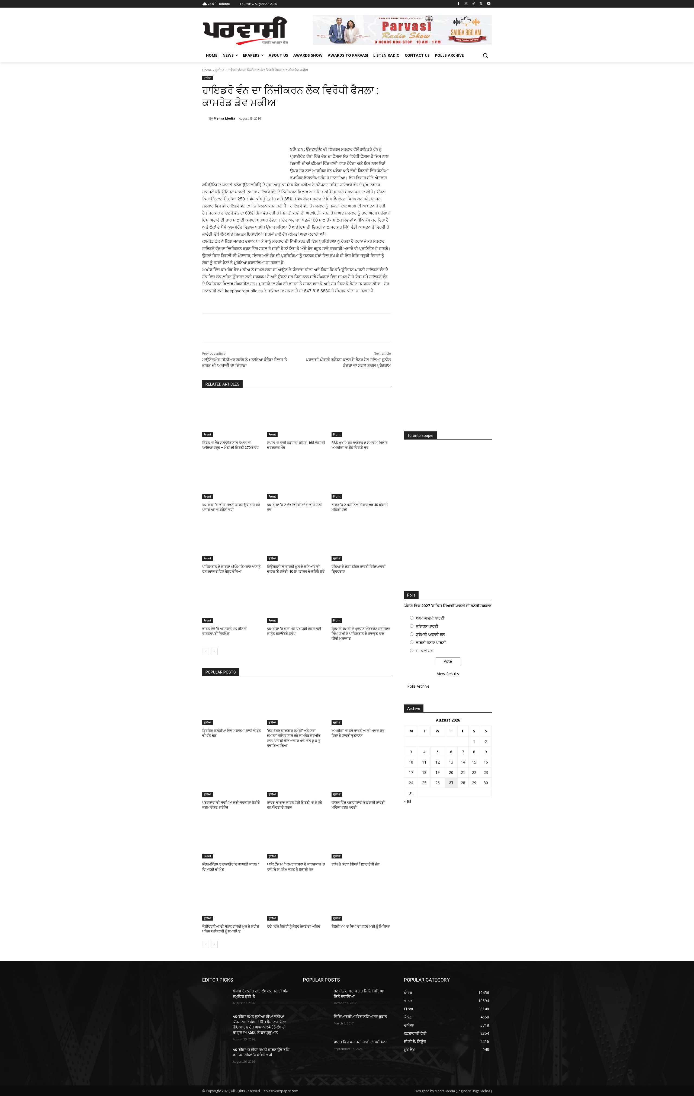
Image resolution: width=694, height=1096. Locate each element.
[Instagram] (466, 4)
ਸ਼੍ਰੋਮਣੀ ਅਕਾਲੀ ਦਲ (430, 634)
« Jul (407, 801)
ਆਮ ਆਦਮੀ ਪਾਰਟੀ (430, 618)
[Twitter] (481, 4)
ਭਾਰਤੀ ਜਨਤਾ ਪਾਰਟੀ (431, 642)
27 (451, 782)
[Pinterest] (266, 132)
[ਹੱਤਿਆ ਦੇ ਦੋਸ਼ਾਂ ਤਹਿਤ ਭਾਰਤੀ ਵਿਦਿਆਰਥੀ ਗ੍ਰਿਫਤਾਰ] (361, 540)
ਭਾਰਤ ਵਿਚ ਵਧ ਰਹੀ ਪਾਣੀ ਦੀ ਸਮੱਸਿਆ (360, 1042)
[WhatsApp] (278, 132)
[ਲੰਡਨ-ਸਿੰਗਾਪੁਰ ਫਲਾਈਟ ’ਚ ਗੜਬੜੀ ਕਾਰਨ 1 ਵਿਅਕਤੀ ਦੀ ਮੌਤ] (232, 837)
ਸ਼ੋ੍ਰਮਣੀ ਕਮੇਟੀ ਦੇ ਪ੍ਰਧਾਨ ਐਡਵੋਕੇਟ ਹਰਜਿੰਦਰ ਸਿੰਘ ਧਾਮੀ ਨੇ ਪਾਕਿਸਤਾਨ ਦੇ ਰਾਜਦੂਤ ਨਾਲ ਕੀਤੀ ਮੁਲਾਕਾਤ (361, 633)
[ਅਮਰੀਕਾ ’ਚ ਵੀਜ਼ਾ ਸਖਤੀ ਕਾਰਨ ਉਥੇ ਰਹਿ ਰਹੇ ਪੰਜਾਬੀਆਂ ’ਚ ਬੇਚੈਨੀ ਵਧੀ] (232, 478)
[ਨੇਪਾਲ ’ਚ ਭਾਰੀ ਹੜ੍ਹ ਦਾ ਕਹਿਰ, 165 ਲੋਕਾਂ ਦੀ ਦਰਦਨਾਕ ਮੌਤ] (296, 416)
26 (437, 782)
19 (437, 772)
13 (451, 762)
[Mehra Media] (205, 118)
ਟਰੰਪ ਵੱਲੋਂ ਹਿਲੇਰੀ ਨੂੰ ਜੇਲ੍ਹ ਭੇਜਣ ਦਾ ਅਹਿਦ (293, 926)
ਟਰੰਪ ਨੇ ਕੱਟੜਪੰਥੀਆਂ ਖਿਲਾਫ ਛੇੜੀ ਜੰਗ (356, 864)
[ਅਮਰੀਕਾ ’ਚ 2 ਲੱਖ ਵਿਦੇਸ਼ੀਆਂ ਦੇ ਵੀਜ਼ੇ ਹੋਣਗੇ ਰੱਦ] (296, 478)
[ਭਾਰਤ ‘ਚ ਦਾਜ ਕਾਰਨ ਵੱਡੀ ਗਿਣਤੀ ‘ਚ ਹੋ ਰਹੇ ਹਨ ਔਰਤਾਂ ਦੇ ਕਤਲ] (296, 776)
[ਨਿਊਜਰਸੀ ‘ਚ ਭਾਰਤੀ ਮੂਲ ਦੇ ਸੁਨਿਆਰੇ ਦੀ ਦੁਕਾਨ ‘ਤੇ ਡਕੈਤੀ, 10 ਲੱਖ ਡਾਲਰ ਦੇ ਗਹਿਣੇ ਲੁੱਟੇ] (296, 540)
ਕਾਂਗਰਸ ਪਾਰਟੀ (427, 626)
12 (437, 762)
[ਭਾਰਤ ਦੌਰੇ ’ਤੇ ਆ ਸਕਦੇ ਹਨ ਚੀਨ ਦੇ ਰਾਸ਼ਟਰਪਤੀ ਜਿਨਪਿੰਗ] (232, 602)
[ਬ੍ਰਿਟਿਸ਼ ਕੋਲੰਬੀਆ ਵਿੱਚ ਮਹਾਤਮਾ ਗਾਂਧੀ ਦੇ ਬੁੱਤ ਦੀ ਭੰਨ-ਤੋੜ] (232, 704)
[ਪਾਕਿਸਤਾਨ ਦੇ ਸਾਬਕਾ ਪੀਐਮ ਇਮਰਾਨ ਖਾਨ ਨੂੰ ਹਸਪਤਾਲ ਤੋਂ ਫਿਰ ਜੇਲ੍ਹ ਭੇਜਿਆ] (232, 540)
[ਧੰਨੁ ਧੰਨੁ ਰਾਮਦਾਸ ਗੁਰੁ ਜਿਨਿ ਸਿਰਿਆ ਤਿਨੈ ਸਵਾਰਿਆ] (316, 998)
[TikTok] (474, 4)
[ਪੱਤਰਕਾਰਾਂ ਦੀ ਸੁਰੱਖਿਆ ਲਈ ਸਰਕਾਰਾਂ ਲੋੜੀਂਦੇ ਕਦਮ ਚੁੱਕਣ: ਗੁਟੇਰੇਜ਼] (232, 776)
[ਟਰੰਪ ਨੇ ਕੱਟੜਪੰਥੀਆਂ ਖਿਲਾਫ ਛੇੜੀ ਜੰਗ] (361, 837)
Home (207, 70)
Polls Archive (418, 686)
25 (424, 782)
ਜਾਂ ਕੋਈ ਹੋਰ (424, 650)
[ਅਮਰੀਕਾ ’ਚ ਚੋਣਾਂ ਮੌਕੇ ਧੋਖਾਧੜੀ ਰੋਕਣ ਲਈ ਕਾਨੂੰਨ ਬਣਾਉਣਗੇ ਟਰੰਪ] (296, 602)
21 (463, 772)
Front (207, 434)
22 (474, 772)
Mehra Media (224, 118)
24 (411, 782)
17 (411, 772)
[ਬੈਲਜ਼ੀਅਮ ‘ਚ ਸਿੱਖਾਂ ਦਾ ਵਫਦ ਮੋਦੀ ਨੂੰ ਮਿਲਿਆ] (361, 900)
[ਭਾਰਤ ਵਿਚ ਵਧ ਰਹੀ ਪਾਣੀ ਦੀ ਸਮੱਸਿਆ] (316, 1049)
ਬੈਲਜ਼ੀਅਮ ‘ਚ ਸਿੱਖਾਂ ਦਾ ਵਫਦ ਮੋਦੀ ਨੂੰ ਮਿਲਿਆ (361, 926)
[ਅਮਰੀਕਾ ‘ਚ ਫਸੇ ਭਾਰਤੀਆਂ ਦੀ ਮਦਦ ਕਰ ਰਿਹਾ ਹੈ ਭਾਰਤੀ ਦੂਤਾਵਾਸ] (361, 704)
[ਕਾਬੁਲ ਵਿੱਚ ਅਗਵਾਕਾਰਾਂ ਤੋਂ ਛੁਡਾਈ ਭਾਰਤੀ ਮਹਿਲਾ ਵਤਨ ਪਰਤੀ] (361, 776)
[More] (291, 132)
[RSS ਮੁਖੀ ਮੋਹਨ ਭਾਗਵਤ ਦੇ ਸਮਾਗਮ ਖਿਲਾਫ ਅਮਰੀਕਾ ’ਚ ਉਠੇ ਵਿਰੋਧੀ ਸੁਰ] (361, 416)
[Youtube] (489, 4)
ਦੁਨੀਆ (219, 70)
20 (451, 772)
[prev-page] (205, 651)
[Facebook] (458, 4)
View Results (448, 673)
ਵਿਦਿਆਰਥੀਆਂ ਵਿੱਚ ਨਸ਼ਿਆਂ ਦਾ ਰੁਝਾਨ (360, 1016)
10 (411, 762)
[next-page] (214, 651)
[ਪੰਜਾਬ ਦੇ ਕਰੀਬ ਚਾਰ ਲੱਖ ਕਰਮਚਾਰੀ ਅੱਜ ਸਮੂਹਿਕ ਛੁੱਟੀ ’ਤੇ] (215, 998)
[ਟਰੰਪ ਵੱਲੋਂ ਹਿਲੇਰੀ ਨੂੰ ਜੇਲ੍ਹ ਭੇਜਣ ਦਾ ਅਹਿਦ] (296, 900)
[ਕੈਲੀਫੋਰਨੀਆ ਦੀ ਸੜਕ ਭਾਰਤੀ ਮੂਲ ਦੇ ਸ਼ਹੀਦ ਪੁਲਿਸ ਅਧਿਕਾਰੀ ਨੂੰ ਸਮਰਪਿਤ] (232, 900)
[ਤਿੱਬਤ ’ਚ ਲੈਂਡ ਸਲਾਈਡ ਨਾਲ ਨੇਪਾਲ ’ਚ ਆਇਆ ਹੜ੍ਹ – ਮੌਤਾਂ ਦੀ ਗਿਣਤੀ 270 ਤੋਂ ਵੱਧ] (232, 416)
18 (424, 772)
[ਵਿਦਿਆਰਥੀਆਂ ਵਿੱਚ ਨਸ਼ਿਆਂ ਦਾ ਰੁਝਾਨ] (316, 1023)
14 (463, 762)
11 (424, 762)
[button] (485, 55)
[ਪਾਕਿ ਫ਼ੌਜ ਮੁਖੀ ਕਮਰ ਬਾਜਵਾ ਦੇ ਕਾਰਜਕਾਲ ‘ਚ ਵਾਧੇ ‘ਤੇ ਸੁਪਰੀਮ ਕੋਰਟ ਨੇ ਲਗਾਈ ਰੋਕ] (296, 837)
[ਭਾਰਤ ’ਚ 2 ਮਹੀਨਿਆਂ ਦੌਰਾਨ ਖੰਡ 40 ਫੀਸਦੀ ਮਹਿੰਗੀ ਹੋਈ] (361, 478)
